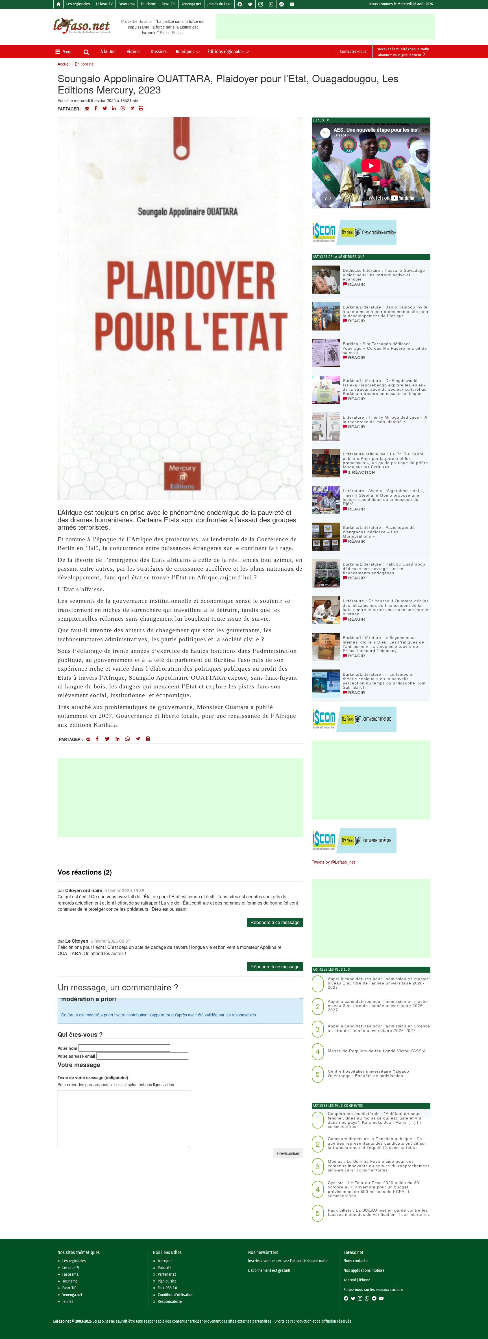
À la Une (108, 51)
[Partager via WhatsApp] (123, 109)
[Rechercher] (86, 52)
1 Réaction (361, 472)
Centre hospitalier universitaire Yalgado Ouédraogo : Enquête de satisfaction (368, 1073)
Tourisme (148, 4)
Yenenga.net (191, 4)
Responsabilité (170, 1301)
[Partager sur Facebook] (95, 109)
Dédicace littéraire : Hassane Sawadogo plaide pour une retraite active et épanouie (384, 274)
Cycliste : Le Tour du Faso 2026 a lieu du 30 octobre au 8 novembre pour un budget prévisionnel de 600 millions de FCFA (373, 1187)
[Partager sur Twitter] (105, 109)
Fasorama (127, 4)
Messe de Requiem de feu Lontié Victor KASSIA (377, 1051)
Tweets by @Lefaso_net (333, 862)
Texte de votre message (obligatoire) (93, 1077)
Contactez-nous (353, 51)
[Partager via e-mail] (87, 109)
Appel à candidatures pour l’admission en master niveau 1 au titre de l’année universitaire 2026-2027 (378, 983)
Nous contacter (356, 1260)
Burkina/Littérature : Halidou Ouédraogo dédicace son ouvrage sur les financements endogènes (384, 568)
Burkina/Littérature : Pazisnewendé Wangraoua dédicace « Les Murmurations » (379, 531)
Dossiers (159, 51)
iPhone (364, 1280)
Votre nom (67, 1048)
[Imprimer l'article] (141, 109)
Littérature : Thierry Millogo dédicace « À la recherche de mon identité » (385, 419)
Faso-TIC (169, 4)
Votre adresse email (76, 1056)
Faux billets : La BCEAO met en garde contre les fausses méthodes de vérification (378, 1212)
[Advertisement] (325, 27)
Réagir (356, 284)
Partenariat (167, 1274)
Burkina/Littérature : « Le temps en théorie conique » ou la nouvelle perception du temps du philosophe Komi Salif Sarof (385, 681)
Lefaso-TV (104, 4)
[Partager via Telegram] (132, 109)
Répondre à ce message (275, 922)
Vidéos (133, 51)
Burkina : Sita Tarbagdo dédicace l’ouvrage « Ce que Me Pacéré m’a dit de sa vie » (385, 348)
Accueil (64, 64)
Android (350, 1280)
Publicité (164, 1267)
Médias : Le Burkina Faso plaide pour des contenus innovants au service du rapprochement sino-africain (378, 1165)
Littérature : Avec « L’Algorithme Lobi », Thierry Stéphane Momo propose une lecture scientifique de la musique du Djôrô (383, 497)
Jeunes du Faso (219, 4)
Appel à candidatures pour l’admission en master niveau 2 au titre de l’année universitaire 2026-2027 (378, 1005)
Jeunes (67, 1301)
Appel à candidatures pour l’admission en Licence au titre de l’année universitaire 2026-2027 (379, 1028)
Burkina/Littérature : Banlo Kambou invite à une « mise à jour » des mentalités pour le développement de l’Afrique (386, 311)
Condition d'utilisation (175, 1294)
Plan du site (167, 1281)
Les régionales (78, 4)
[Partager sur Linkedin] (114, 109)
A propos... (166, 1260)
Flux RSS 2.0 (167, 1288)
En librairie (84, 64)
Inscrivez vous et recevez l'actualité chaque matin (288, 1260)
